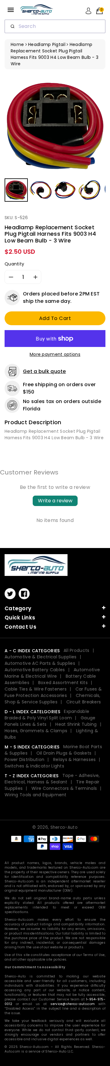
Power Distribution (24, 759)
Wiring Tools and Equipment (36, 795)
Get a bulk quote (44, 371)
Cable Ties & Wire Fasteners (36, 689)
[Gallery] (55, 139)
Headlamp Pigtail (46, 44)
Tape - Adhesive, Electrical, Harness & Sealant (52, 778)
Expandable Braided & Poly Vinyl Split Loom (47, 714)
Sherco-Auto (64, 827)
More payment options (55, 354)
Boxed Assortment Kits (63, 683)
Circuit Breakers (83, 702)
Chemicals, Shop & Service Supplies (53, 698)
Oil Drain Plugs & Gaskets (64, 753)
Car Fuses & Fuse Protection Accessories (53, 692)
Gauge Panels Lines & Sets (50, 721)
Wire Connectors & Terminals (64, 788)
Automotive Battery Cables (35, 670)
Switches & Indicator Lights (34, 766)
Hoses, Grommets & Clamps (36, 731)
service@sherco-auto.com (72, 1004)
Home (17, 44)
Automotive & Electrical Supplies (41, 657)
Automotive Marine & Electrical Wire (52, 673)
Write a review (55, 500)
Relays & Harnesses (74, 759)
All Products (77, 650)
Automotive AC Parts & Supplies (40, 663)
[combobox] (55, 26)
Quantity (14, 264)
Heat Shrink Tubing (76, 724)
